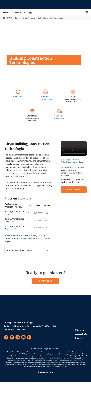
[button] (20, 12)
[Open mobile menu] (86, 12)
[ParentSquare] (45, 372)
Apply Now (73, 190)
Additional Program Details (19, 250)
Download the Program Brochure (72, 180)
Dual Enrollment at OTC (33, 238)
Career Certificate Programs (25, 18)
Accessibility (81, 334)
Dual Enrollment (12, 235)
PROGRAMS (7, 18)
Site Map (79, 330)
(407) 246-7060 (18, 329)
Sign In (78, 338)
